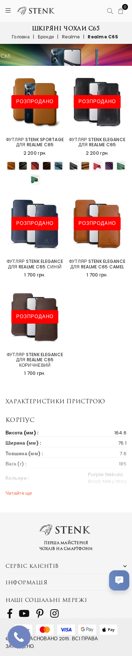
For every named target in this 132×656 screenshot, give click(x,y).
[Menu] (8, 11)
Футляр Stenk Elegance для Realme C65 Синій (35, 264)
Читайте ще (19, 493)
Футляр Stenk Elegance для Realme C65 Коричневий (35, 360)
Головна (21, 37)
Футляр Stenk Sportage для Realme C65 (35, 142)
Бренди (46, 37)
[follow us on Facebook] (10, 613)
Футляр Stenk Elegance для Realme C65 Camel (97, 264)
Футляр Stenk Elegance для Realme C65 (97, 142)
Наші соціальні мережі (46, 600)
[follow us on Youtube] (24, 613)
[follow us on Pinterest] (39, 613)
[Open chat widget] (119, 580)
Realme (71, 37)
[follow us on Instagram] (54, 613)
